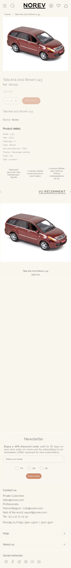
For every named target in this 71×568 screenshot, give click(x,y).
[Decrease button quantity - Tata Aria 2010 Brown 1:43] (6, 100)
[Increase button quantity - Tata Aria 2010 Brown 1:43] (16, 100)
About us (8, 544)
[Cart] (66, 6)
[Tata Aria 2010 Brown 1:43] (35, 232)
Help (6, 533)
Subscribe (34, 476)
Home (7, 14)
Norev (15, 119)
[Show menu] (4, 6)
